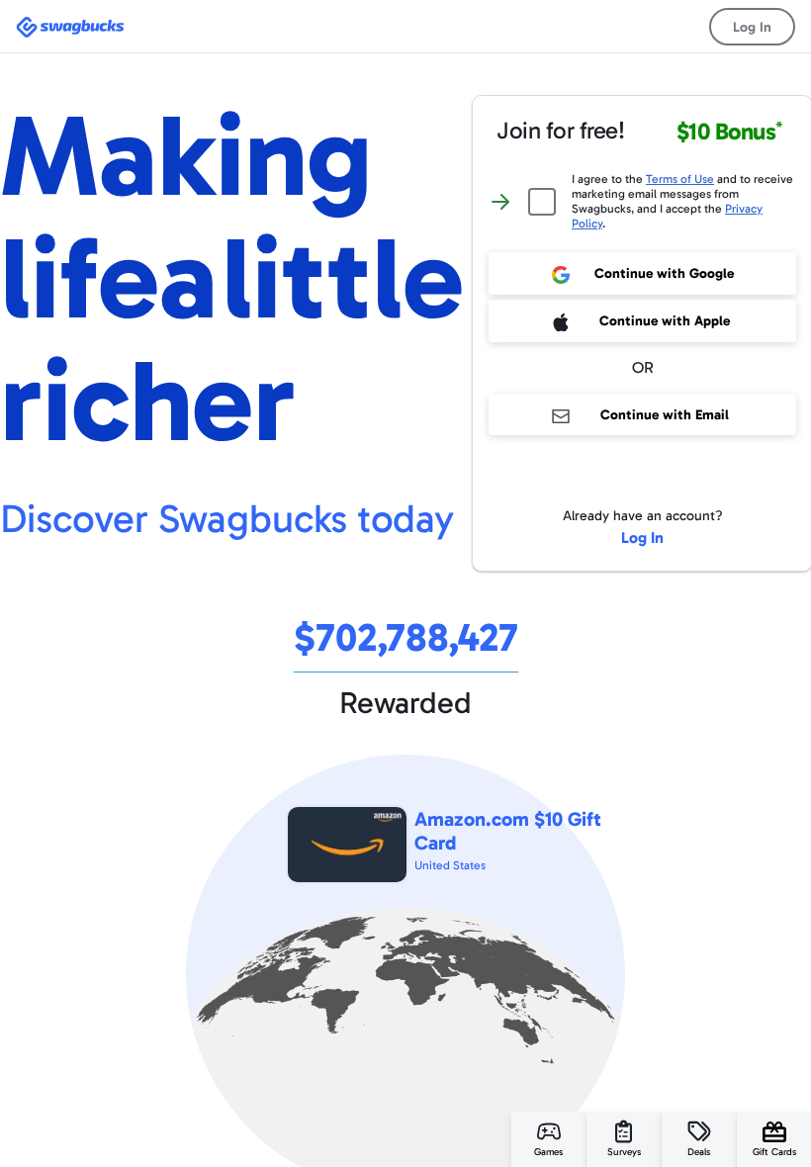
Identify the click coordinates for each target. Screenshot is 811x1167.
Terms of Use (680, 179)
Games (548, 1152)
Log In (752, 27)
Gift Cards (774, 1152)
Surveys (624, 1152)
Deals (698, 1152)
